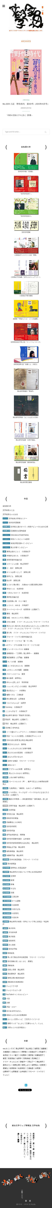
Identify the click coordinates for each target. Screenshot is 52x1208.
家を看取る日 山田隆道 (14, 699)
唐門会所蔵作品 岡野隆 (14, 834)
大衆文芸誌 (26, 100)
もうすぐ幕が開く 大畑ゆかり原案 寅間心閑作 (23, 584)
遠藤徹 (43, 1048)
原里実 (42, 1065)
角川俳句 (9, 928)
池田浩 (36, 1048)
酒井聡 (30, 1055)
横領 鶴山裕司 (11, 613)
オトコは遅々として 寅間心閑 (16, 572)
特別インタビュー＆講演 (16, 539)
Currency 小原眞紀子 (12, 707)
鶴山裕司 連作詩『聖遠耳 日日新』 (17, 715)
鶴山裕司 (40, 1062)
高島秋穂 (26, 1058)
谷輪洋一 (23, 1062)
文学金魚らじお (9, 510)
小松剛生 (23, 1055)
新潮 (8, 880)
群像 (8, 884)
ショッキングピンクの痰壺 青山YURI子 (20, 686)
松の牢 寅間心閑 (11, 580)
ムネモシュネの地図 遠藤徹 (15, 670)
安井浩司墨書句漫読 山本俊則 (16, 839)
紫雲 (4, 1058)
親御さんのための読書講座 (15, 1015)
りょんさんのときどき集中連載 (17, 748)
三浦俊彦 (30, 1068)
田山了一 (31, 1062)
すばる (9, 888)
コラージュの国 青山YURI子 (16, 564)
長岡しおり (26, 1065)
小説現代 (11, 913)
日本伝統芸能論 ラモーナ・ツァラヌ (20, 859)
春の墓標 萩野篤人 (12, 678)
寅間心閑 (16, 1065)
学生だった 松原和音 (13, 589)
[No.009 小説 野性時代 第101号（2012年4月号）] (26, 72)
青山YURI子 (20, 1048)
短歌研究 (9, 940)
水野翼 (37, 1068)
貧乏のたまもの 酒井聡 (14, 744)
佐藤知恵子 (39, 1055)
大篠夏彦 (6, 1052)
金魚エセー (9, 765)
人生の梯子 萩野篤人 (14, 777)
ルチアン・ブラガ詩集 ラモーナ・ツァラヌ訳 (21, 645)
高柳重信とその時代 (12, 822)
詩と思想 (9, 945)
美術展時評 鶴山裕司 (13, 974)
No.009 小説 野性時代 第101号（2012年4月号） (26, 104)
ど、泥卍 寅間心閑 (12, 568)
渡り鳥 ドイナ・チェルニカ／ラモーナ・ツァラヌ (24, 632)
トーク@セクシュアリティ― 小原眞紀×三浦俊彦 (23, 732)
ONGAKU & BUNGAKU (13, 982)
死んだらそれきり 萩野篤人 (16, 773)
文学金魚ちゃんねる (10, 514)
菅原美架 (11, 1058)
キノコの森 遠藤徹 (13, 661)
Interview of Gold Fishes (16, 535)
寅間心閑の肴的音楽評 (13, 978)
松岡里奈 (13, 1068)
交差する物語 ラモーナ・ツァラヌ (19, 761)
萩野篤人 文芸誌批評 (14, 868)
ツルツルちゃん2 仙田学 (14, 703)
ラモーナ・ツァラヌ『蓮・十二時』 (18, 641)
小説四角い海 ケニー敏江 (15, 601)
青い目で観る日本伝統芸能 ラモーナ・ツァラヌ (24, 957)
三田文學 (11, 897)
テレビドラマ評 (10, 986)
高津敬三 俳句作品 (11, 728)
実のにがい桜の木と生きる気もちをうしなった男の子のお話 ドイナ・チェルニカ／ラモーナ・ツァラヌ (26, 627)
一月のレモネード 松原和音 (16, 593)
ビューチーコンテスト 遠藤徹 (16, 649)
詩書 (6, 1002)
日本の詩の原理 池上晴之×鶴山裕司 (18, 740)
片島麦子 (41, 1052)
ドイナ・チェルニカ (10, 1062)
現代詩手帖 (10, 949)
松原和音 (21, 1068)
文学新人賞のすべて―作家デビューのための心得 (25, 526)
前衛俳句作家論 (10, 818)
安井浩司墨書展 (11, 522)
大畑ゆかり (15, 1052)
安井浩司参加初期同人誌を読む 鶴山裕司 (21, 843)
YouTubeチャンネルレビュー (15, 994)
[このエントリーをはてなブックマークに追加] (26, 1085)
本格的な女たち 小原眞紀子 (16, 555)
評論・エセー (10, 1007)
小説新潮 (11, 905)
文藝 (8, 892)
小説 (6, 998)
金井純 (5, 1055)
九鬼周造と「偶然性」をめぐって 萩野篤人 (25, 788)
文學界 (9, 876)
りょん (5, 1075)
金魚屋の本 (7, 506)
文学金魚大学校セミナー (15, 518)
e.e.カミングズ (8, 1048)
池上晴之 (29, 1048)
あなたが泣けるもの (13, 757)
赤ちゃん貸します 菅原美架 (15, 682)
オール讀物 (11, 901)
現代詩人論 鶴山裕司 (13, 814)
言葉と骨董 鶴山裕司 (13, 969)
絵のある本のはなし (12, 1011)
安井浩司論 (9, 830)
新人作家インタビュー (15, 547)
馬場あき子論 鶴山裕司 (14, 847)
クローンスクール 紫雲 (14, 674)
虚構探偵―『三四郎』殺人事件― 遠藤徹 (21, 653)
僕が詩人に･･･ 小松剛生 (14, 690)
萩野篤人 (35, 1065)
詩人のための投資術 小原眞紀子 (18, 752)
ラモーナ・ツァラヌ (36, 1071)
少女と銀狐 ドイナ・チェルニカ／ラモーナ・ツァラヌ (26, 622)
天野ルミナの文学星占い (14, 1027)
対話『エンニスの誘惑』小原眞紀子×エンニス (22, 736)
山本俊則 (23, 1071)
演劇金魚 (8, 965)
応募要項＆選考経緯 (14, 531)
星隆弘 (5, 1068)
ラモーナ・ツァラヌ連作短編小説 (17, 637)
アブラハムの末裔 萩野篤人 (17, 769)
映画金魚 (8, 953)
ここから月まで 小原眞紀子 (15, 711)
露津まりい (7, 1065)
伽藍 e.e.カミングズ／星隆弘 (16, 617)
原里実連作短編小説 (12, 560)
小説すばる (11, 909)
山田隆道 (14, 1071)
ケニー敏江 (14, 1055)
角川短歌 (9, 936)
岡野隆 (24, 1052)
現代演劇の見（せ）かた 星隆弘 (18, 961)
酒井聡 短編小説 (11, 597)
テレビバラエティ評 (12, 990)
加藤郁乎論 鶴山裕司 (13, 855)
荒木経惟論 (9, 863)
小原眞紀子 (32, 1052)
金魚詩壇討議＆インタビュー (18, 543)
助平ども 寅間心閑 (12, 576)
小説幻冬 (11, 917)
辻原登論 (9, 810)
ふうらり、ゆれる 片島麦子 (16, 605)
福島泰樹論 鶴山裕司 (13, 851)
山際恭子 (6, 1071)
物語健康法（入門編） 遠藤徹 (16, 657)
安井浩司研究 (10, 826)
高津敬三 (35, 1058)
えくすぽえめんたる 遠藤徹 (16, 666)
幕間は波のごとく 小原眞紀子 (16, 551)
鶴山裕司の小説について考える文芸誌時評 (22, 872)
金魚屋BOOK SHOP (22, 1194)
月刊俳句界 (10, 932)
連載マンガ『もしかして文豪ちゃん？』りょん (23, 1023)
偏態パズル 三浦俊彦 (13, 694)
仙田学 (19, 1058)
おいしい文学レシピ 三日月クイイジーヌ (21, 1019)
